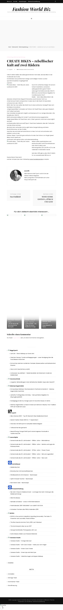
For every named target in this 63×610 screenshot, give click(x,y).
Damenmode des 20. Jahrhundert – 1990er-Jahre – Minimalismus (30, 440)
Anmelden (11, 574)
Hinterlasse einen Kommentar (26, 69)
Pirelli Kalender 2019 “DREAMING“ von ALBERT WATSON (26, 505)
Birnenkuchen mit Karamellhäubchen (21, 471)
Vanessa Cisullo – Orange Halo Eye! (21, 541)
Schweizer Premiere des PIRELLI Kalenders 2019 (24, 509)
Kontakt (15, 1)
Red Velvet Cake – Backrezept (19, 483)
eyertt (11, 69)
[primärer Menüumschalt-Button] (31, 19)
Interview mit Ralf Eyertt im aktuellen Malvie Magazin (26, 424)
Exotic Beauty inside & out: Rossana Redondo (23, 534)
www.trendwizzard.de (36, 159)
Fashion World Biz (31, 9)
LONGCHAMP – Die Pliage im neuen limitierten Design (30, 325)
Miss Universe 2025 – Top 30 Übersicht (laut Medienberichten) (29, 416)
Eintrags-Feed (12, 578)
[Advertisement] (31, 34)
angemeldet (16, 338)
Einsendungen (22, 1)
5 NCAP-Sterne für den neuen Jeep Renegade (13, 325)
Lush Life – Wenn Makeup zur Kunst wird (22, 353)
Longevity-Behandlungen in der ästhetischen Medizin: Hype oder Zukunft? (32, 382)
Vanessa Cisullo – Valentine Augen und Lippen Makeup (26, 556)
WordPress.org (12, 585)
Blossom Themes (49, 600)
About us (9, 1)
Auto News (11, 320)
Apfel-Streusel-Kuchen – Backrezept (21, 479)
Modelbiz (10, 563)
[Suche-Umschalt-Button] (55, 1)
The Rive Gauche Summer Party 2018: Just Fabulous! (26, 522)
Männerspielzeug (19, 57)
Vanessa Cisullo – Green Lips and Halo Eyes (23, 552)
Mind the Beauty (15, 498)
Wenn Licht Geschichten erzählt (20, 369)
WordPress (29, 601)
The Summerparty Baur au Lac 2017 (21, 526)
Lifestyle (10, 57)
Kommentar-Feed (13, 582)
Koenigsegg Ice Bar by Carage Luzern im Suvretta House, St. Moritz (30, 401)
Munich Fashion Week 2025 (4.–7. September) (24, 420)
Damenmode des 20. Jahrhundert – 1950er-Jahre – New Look (28, 458)
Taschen (31, 322)
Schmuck (45, 323)
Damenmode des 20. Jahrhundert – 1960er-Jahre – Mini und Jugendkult (31, 454)
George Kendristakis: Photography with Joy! (23, 530)
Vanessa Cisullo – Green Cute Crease (21, 548)
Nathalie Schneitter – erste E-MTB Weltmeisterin (25, 502)
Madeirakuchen (15, 467)
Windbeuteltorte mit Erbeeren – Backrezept (23, 475)
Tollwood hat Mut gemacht (18, 427)
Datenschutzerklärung (34, 1)
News (9, 322)
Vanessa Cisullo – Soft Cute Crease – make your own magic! (28, 545)
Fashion (27, 320)
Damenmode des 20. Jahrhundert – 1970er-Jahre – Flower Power (30, 450)
